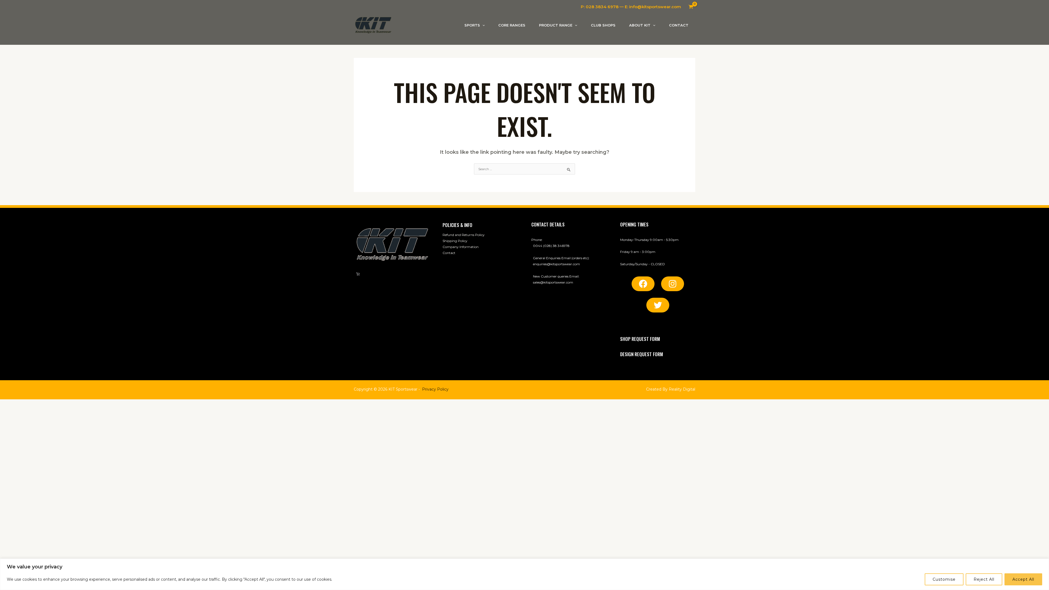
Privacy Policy (435, 389)
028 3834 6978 (602, 6)
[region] (524, 574)
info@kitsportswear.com (655, 6)
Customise (944, 579)
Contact (449, 253)
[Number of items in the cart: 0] (358, 274)
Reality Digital (682, 389)
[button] (482, 25)
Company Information (461, 247)
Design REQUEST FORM (641, 354)
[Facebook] (643, 283)
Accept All (1023, 579)
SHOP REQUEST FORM (640, 338)
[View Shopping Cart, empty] (690, 7)
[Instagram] (672, 283)
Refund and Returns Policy (464, 235)
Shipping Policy (455, 241)
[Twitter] (657, 305)
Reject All (984, 579)
